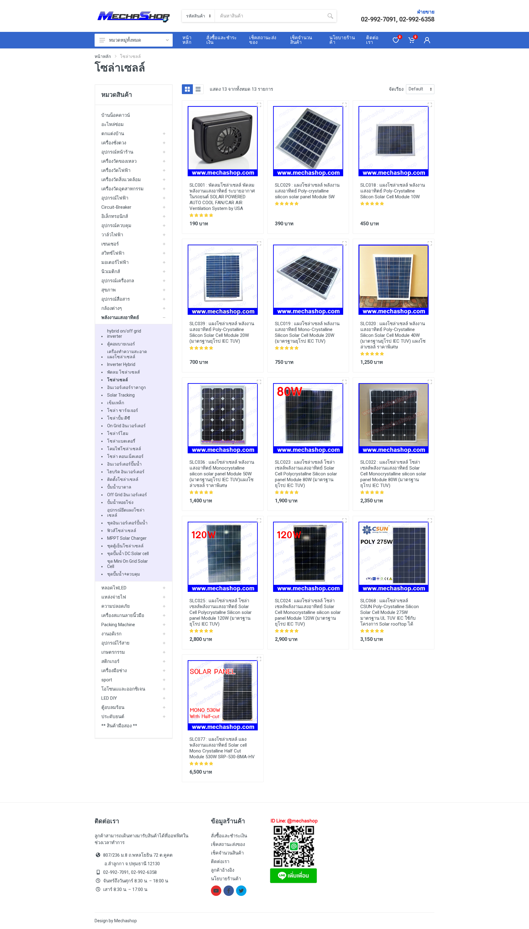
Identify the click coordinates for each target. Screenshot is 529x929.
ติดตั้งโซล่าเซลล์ (122, 479)
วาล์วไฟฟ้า (112, 235)
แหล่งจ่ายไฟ (113, 597)
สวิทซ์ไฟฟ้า (112, 253)
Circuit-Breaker (116, 207)
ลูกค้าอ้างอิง (222, 870)
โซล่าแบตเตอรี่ (121, 441)
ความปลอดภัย (115, 606)
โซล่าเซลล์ (117, 379)
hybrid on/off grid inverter (124, 334)
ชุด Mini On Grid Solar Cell (127, 564)
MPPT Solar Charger (127, 538)
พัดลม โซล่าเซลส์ (123, 372)
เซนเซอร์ (110, 244)
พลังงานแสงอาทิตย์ (120, 317)
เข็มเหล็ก (115, 402)
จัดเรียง (396, 89)
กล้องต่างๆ (111, 308)
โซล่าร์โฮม (117, 433)
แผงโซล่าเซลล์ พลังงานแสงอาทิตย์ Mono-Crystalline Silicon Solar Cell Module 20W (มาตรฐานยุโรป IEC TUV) (307, 332)
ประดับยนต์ (112, 716)
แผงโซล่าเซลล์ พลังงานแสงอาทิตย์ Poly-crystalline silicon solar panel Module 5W (307, 191)
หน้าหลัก (103, 56)
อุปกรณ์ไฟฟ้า (114, 198)
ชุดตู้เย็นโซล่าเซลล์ (125, 545)
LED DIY (109, 698)
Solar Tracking (121, 395)
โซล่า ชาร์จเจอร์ (122, 410)
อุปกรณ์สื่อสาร (115, 299)
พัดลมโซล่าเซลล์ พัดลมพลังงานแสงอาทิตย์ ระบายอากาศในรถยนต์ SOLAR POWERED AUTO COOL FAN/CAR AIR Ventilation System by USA (222, 196)
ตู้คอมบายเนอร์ (121, 343)
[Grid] (187, 89)
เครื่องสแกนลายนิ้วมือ (122, 615)
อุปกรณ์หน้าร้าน (117, 152)
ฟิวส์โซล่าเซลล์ (121, 530)
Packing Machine (118, 624)
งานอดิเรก (111, 634)
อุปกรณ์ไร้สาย (115, 643)
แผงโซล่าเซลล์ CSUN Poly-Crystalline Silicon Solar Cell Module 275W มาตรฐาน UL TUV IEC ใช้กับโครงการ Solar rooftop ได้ (389, 612)
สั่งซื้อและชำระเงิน (229, 836)
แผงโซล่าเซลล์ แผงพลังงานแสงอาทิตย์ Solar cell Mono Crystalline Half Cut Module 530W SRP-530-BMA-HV (222, 748)
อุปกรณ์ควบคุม (116, 225)
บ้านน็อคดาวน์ (115, 115)
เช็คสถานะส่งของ (228, 844)
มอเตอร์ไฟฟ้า (115, 262)
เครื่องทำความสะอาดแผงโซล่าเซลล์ (127, 354)
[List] (198, 89)
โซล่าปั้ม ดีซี (118, 418)
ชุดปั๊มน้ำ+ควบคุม (123, 574)
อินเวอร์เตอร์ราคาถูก (126, 387)
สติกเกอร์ (110, 661)
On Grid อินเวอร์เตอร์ (126, 425)
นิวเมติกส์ (110, 271)
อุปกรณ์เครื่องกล (117, 281)
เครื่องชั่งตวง (113, 143)
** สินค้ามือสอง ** (119, 726)
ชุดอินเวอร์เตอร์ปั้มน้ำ (127, 522)
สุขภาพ (108, 290)
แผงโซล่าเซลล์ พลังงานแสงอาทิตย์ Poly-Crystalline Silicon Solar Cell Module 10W (392, 191)
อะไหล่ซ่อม (112, 124)
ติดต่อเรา (220, 861)
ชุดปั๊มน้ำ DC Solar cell (128, 553)
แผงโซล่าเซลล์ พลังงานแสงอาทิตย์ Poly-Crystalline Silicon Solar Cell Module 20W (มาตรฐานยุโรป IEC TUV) (221, 332)
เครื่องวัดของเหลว (119, 161)
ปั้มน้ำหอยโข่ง (120, 502)
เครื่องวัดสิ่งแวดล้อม (121, 179)
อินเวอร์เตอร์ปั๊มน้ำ (124, 464)
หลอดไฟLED (113, 588)
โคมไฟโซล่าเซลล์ (124, 448)
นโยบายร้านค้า (226, 878)
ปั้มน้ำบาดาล (119, 487)
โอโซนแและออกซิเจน (123, 689)
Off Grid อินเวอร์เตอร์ (127, 494)
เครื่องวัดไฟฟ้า (115, 170)
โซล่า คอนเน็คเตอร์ (125, 456)
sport (106, 680)
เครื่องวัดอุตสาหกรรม (122, 189)
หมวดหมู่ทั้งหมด (125, 40)
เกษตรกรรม (113, 652)
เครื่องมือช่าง (114, 670)
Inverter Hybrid (121, 364)
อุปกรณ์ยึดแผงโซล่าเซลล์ (125, 513)
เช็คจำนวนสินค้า (227, 853)
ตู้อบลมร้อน (112, 707)
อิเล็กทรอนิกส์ (114, 216)
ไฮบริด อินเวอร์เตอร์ (125, 471)
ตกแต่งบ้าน (112, 133)
